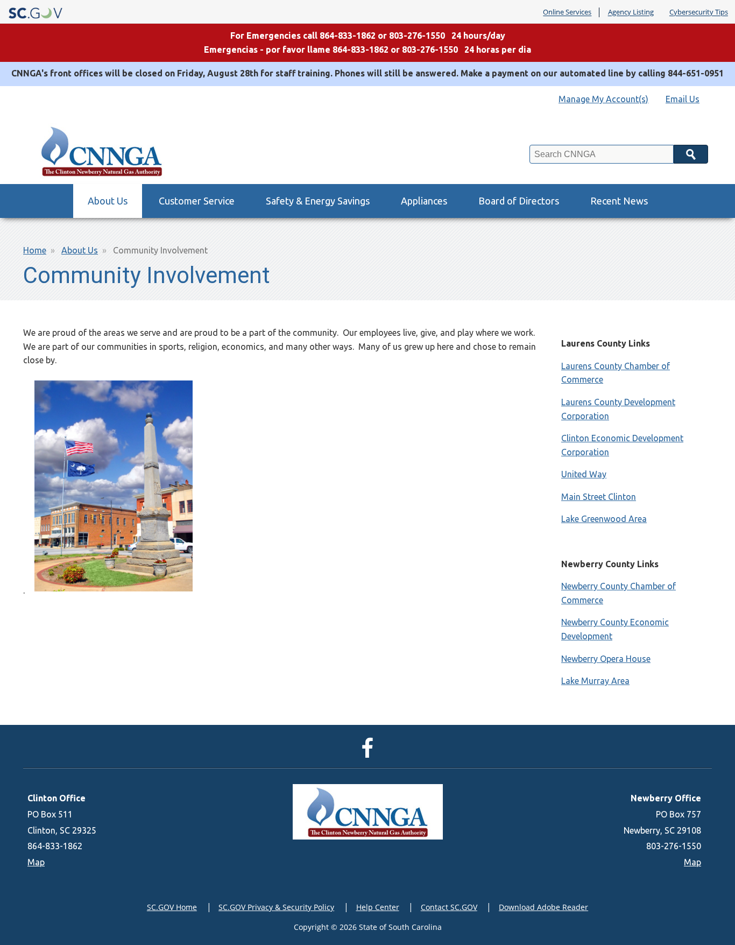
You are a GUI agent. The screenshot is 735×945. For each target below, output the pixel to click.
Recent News (619, 200)
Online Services (567, 12)
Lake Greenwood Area (604, 519)
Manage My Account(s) (603, 99)
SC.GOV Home (172, 907)
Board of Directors (518, 200)
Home (34, 250)
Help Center (377, 907)
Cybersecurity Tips (698, 12)
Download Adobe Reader (543, 907)
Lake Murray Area (595, 681)
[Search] (691, 154)
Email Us (682, 99)
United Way (583, 474)
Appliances (424, 200)
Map (36, 862)
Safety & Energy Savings (318, 200)
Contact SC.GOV (449, 907)
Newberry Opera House (606, 659)
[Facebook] (370, 753)
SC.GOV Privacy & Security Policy (276, 907)
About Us (108, 200)
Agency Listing (631, 12)
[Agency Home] (104, 148)
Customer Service (197, 200)
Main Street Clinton (598, 497)
